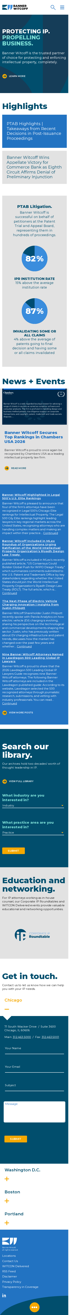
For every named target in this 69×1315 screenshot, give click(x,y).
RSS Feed (9, 1271)
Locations (9, 1255)
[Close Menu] (35, 1307)
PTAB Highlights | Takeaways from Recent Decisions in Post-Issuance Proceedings (34, 131)
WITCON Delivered (15, 1266)
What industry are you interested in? (23, 797)
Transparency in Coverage (20, 1287)
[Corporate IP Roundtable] (32, 935)
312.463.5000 (22, 1037)
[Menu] (62, 7)
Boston (12, 1192)
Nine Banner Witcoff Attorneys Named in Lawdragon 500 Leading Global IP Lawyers (32, 658)
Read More (18, 468)
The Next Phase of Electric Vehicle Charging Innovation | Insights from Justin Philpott (30, 604)
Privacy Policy (11, 1281)
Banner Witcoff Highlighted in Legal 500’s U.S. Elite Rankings (31, 496)
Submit (13, 850)
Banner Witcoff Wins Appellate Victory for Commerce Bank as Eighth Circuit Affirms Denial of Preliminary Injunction (34, 167)
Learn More (17, 76)
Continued (50, 533)
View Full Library (21, 781)
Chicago (13, 1000)
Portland (14, 1213)
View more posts (21, 712)
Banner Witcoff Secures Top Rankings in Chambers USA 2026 (33, 437)
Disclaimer (9, 1276)
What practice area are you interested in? (28, 824)
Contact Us (10, 1261)
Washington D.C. (22, 1170)
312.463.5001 (50, 1037)
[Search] (53, 7)
